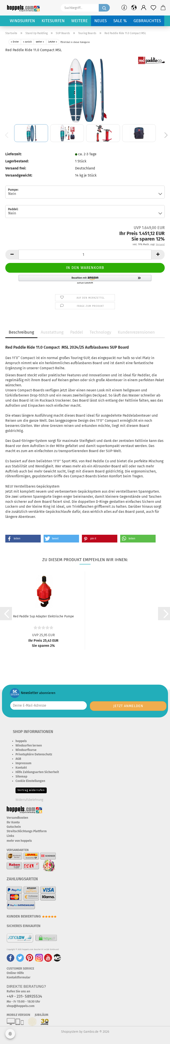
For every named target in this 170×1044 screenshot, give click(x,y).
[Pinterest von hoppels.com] (29, 957)
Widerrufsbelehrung (29, 800)
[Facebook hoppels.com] (10, 957)
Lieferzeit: (13, 154)
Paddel (76, 332)
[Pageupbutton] (157, 1037)
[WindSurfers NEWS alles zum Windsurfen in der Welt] (57, 957)
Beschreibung (21, 332)
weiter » (40, 42)
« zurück (27, 42)
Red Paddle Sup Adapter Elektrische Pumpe (43, 616)
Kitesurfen (53, 20)
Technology (100, 332)
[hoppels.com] (24, 8)
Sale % (120, 20)
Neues (100, 20)
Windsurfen (22, 20)
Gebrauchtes (147, 20)
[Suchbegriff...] (104, 8)
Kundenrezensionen (136, 332)
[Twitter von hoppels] (20, 957)
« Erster (15, 42)
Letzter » (52, 42)
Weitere (79, 20)
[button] (144, 8)
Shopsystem (69, 1032)
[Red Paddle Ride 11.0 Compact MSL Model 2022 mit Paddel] (85, 89)
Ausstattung (52, 332)
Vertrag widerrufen (31, 790)
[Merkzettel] (153, 8)
